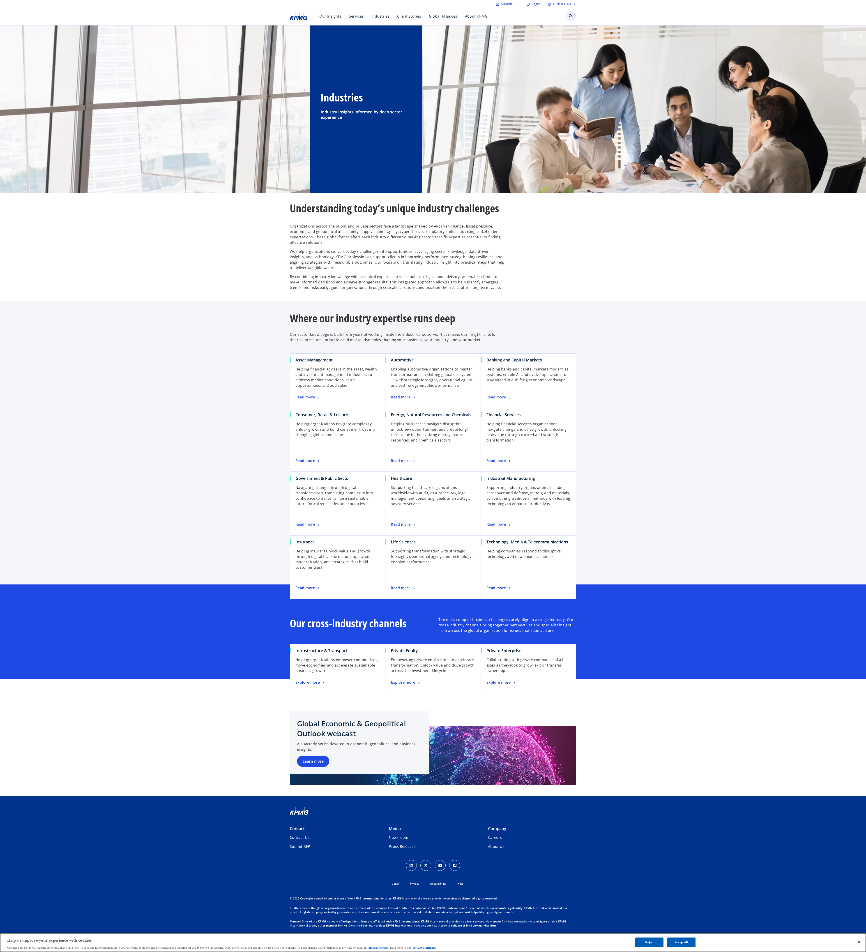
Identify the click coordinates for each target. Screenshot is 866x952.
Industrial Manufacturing (510, 478)
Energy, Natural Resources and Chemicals (431, 414)
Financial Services (503, 414)
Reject (649, 942)
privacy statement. (424, 947)
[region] (433, 942)
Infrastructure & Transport (321, 650)
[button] (300, 846)
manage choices (379, 947)
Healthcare (401, 478)
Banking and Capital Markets (514, 360)
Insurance (305, 542)
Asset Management (314, 360)
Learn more (313, 761)
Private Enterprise (503, 650)
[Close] (859, 942)
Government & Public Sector (322, 478)
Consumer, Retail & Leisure (321, 414)
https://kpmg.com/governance (491, 912)
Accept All (681, 942)
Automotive (402, 360)
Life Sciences (403, 542)
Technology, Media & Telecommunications (527, 542)
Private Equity (404, 650)
